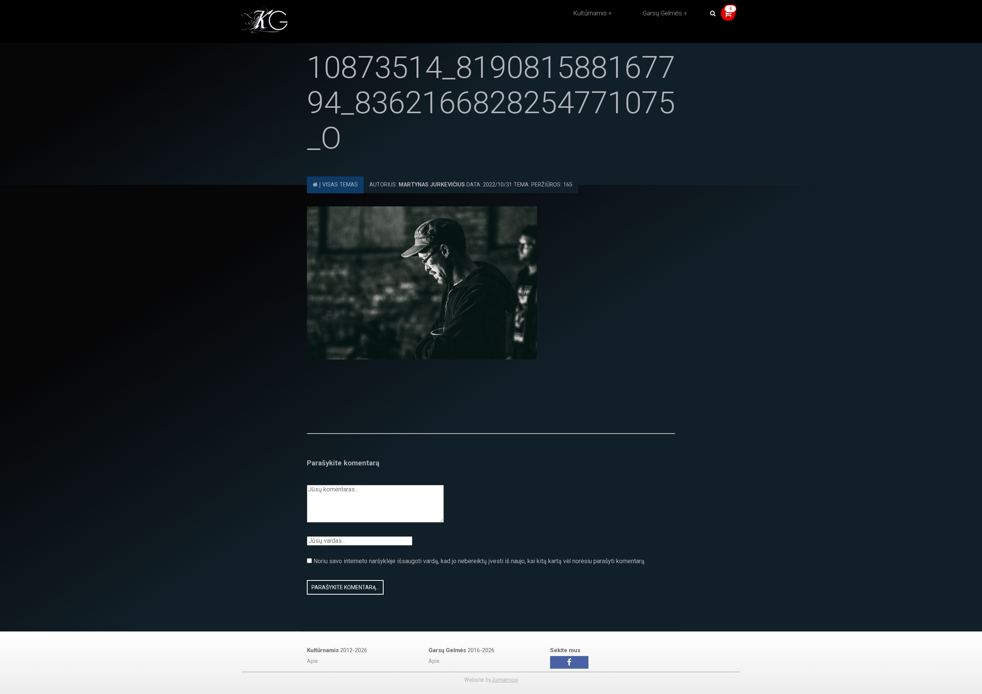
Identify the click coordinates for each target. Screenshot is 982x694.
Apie (312, 661)
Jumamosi (504, 680)
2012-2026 (337, 650)
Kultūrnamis (590, 13)
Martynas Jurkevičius (432, 184)
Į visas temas (338, 184)
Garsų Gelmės (662, 13)
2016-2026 (461, 650)
